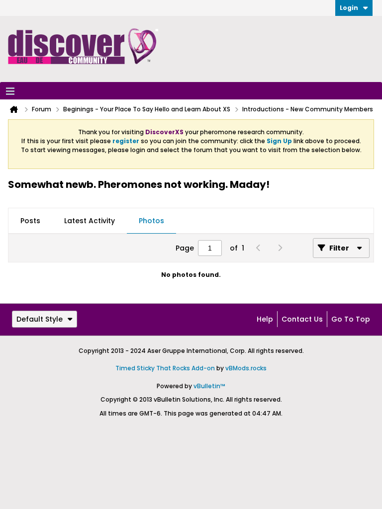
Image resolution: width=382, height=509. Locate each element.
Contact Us (302, 319)
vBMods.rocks (246, 368)
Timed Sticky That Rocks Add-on (165, 368)
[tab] (30, 221)
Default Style (39, 319)
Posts (30, 221)
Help (265, 319)
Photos (151, 221)
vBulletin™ (209, 386)
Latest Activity (89, 221)
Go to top (350, 319)
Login (349, 7)
